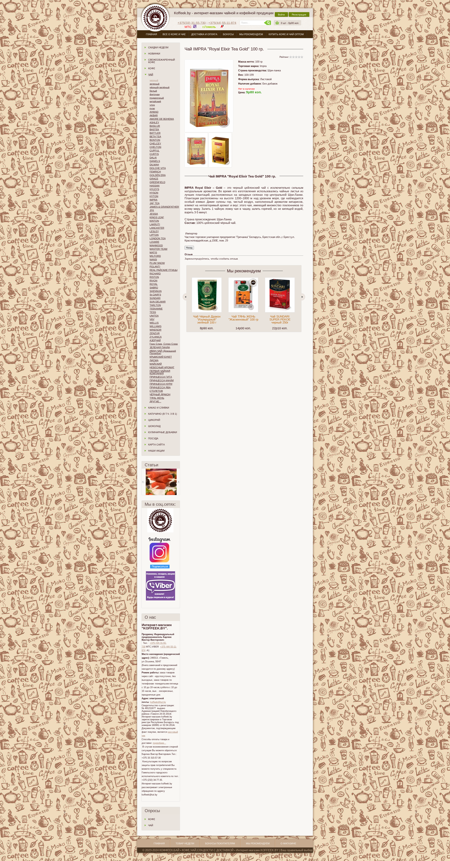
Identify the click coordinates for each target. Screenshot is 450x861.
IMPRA (153, 199)
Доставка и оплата (204, 34)
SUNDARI (155, 298)
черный (154, 80)
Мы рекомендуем (251, 34)
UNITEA (154, 315)
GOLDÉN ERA (158, 175)
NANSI (153, 259)
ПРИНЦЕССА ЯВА (160, 387)
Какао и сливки (158, 407)
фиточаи (155, 94)
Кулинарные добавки (162, 432)
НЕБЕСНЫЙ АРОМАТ (162, 367)
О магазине (225, 42)
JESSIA (154, 213)
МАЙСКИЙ (156, 363)
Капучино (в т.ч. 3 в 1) (162, 413)
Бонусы (228, 34)
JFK (152, 210)
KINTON (154, 220)
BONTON (155, 140)
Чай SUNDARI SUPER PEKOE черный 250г (279, 319)
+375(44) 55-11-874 (222, 23)
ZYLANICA (156, 336)
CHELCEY (155, 143)
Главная (151, 34)
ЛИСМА (154, 360)
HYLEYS (154, 189)
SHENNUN (156, 291)
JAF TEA (154, 203)
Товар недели (185, 843)
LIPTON (154, 235)
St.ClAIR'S (155, 294)
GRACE (154, 178)
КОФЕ (151, 819)
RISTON (154, 277)
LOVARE (154, 242)
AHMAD (154, 112)
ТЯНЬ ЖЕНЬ (157, 398)
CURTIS (154, 154)
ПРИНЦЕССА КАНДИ (162, 380)
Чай (150, 74)
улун (152, 104)
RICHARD (155, 273)
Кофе (151, 68)
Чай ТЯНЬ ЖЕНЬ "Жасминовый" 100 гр (243, 318)
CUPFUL (154, 150)
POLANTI (155, 266)
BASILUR (155, 126)
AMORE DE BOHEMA (162, 119)
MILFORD (155, 256)
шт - (290, 23)
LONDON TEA (158, 238)
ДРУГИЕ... (155, 401)
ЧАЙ (150, 825)
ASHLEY (154, 122)
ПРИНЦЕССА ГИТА (161, 377)
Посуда (153, 438)
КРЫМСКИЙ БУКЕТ (161, 356)
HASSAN (154, 185)
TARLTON (155, 305)
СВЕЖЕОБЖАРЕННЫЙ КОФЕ (161, 61)
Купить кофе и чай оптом (286, 34)
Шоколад (154, 426)
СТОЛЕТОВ (156, 391)
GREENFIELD (157, 182)
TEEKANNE (156, 308)
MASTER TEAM (158, 249)
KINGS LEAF (157, 217)
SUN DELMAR (158, 301)
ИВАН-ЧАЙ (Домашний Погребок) (163, 352)
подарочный (157, 97)
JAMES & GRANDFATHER (164, 206)
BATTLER (155, 133)
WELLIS (154, 322)
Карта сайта (156, 444)
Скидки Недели (158, 47)
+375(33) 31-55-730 (192, 23)
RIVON (153, 280)
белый (153, 90)
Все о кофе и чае (174, 34)
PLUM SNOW (157, 263)
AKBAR (154, 115)
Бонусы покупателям (220, 843)
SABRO (154, 287)
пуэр (152, 108)
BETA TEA (155, 136)
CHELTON (155, 147)
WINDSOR (155, 329)
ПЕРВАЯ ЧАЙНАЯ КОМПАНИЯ (160, 372)
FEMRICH (155, 171)
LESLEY (154, 231)
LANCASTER (157, 227)
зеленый (154, 83)
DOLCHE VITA (158, 168)
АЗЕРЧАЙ (155, 340)
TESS (153, 312)
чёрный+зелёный (159, 87)
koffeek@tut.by (158, 702)
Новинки (154, 53)
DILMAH (154, 164)
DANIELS (155, 161)
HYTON (154, 196)
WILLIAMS (155, 326)
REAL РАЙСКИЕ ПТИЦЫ (163, 270)
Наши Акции (156, 450)
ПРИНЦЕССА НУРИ (161, 384)
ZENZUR (155, 333)
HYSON (154, 192)
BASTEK (154, 129)
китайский (155, 101)
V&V (152, 319)
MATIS (153, 252)
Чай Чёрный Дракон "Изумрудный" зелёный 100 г (206, 319)
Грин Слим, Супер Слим (164, 343)
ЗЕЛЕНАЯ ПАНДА (160, 347)
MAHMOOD (156, 245)
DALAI (153, 157)
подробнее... (159, 743)
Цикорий (154, 420)
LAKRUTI (155, 224)
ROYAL (154, 284)
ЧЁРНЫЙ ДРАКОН (160, 394)
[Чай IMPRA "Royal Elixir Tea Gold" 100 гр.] (196, 150)
